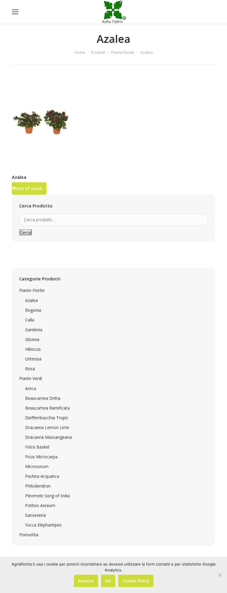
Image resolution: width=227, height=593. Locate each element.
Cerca (25, 232)
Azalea (19, 177)
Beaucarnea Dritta (42, 398)
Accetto (86, 581)
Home (79, 52)
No (108, 581)
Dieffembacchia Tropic (46, 417)
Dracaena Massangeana (48, 437)
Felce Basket (37, 447)
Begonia (33, 310)
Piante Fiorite (122, 52)
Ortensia (33, 359)
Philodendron (38, 486)
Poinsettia (28, 534)
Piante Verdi (30, 378)
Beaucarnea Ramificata (47, 408)
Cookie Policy (135, 581)
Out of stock (29, 188)
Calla (29, 320)
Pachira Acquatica (42, 476)
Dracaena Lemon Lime (47, 427)
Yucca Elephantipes (43, 525)
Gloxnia (32, 339)
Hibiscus (33, 349)
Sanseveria (35, 515)
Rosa (30, 368)
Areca (30, 388)
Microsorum (36, 466)
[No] (220, 575)
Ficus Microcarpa (41, 456)
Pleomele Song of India (47, 495)
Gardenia (33, 329)
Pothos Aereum (40, 505)
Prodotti (98, 52)
